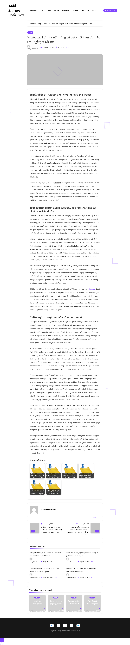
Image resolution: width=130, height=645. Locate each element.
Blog (94, 10)
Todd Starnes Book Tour (16, 10)
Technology (46, 10)
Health (56, 10)
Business (34, 10)
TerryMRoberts (32, 49)
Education (85, 10)
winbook (91, 289)
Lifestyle (65, 10)
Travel (75, 10)
